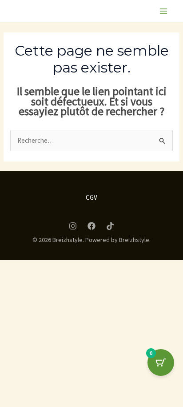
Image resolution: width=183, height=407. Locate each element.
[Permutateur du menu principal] (163, 11)
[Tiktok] (110, 226)
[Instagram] (73, 226)
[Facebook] (91, 226)
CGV (91, 197)
